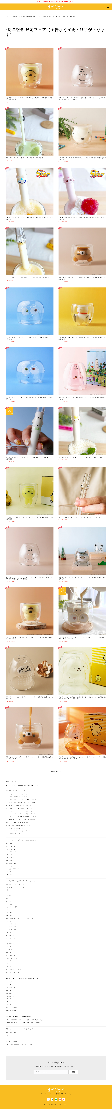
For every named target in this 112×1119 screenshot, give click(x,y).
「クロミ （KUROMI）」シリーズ (17, 797)
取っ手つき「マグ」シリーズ (15, 884)
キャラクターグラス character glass (18, 791)
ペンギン (9, 904)
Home (7, 16)
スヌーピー (10, 855)
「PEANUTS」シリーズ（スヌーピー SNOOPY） (21, 819)
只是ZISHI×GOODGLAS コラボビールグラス (21, 1029)
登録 (73, 1072)
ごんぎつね (10, 935)
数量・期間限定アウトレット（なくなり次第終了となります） (25, 1020)
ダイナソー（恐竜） (13, 907)
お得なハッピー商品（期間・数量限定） (25, 16)
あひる (9, 895)
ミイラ (9, 961)
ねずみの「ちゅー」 (13, 944)
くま (8, 898)
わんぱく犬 (10, 993)
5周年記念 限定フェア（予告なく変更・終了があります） (24, 1023)
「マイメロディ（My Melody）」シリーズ (19, 808)
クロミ (9, 872)
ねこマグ (9, 915)
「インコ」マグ (11, 927)
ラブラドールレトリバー (14, 969)
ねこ (8, 890)
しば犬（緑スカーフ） (13, 1010)
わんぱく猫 (10, 996)
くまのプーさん (11, 852)
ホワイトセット (11, 1032)
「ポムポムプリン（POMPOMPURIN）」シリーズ (22, 802)
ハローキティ (11, 860)
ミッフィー (10, 843)
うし (8, 941)
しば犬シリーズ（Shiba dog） (16, 887)
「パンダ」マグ (11, 929)
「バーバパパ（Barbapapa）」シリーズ (19, 825)
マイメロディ (11, 866)
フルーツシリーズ (12, 958)
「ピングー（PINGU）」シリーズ (17, 828)
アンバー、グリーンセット (15, 1035)
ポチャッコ (10, 874)
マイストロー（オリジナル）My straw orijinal (22, 978)
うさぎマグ (10, 912)
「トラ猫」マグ (11, 924)
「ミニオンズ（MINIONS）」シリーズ (18, 831)
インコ (9, 901)
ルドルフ (9, 932)
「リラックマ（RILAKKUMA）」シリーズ (19, 811)
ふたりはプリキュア (13, 869)
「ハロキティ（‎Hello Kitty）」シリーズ (19, 805)
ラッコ (9, 985)
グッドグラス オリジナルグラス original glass (22, 881)
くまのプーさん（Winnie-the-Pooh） (18, 822)
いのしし (9, 949)
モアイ (9, 1004)
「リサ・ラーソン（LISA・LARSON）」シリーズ (22, 817)
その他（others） (12, 1041)
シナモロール (11, 846)
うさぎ (9, 947)
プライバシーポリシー (47, 1094)
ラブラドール (11, 955)
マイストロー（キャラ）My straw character (21, 840)
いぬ (8, 893)
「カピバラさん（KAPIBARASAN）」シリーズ (21, 814)
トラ (8, 910)
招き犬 (9, 1002)
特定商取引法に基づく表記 (63, 1094)
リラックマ (10, 857)
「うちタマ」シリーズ (13, 834)
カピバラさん (11, 849)
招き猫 (9, 999)
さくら (9, 966)
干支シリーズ (11, 938)
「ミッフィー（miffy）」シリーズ (17, 794)
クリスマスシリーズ (13, 972)
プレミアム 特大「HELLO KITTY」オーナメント (23, 785)
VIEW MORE (56, 771)
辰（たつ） (10, 921)
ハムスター (10, 952)
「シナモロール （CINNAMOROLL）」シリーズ (21, 800)
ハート (9, 964)
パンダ (9, 990)
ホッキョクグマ (11, 987)
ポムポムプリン (11, 863)
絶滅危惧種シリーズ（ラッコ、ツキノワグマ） (21, 918)
